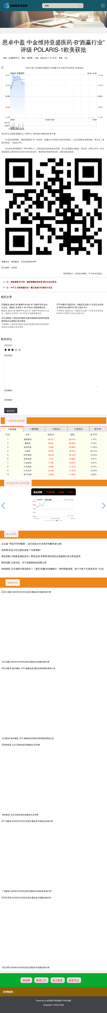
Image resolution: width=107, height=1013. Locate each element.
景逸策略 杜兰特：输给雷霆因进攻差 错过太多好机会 (34, 281)
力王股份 (27, 466)
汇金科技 (27, 462)
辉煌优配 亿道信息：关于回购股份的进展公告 (24, 562)
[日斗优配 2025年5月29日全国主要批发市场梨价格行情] (53, 625)
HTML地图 (66, 1000)
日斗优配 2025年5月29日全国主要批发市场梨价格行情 (25, 661)
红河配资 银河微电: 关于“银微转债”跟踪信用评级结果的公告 (28, 738)
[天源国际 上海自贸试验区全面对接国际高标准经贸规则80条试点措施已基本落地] (25, 319)
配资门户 (41, 980)
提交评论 (11, 410)
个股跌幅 (34, 428)
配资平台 (74, 980)
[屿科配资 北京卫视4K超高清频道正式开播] (53, 778)
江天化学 (27, 470)
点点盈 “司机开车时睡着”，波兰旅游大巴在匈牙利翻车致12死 (31, 543)
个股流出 (78, 428)
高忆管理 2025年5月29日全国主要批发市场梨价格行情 (25, 967)
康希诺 (28, 443)
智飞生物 (27, 474)
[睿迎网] (15, 5)
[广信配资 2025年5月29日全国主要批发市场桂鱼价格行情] (53, 854)
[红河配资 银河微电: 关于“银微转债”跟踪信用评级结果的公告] (53, 701)
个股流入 (56, 428)
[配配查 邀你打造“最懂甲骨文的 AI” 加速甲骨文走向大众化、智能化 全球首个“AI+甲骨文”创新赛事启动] (25, 305)
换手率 (97, 428)
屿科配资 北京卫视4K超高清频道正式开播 (20, 814)
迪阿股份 (27, 439)
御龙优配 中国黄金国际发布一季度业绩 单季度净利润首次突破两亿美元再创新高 (41, 556)
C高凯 (27, 451)
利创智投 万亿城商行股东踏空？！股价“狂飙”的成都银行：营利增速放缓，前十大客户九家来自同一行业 (52, 568)
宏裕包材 (27, 458)
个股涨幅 (11, 429)
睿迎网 (26, 980)
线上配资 (58, 980)
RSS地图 (57, 1000)
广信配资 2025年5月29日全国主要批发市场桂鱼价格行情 (26, 891)
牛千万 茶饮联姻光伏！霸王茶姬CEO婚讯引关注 (31, 287)
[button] (3, 506)
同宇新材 (27, 454)
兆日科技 (27, 447)
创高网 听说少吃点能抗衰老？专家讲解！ (21, 550)
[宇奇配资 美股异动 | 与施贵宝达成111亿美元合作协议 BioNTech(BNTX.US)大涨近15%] (80, 305)
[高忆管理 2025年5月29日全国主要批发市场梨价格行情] (53, 931)
